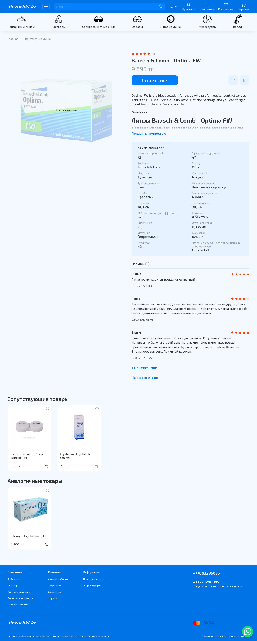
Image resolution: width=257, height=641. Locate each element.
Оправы (137, 26)
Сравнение (55, 591)
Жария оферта (92, 585)
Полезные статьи (93, 579)
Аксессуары (207, 26)
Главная (13, 38)
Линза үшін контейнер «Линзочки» (27, 455)
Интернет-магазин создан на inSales (226, 636)
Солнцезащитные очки (98, 26)
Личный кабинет (58, 579)
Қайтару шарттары (19, 591)
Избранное (55, 585)
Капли (237, 26)
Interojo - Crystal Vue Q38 (28, 536)
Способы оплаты (18, 604)
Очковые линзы (171, 26)
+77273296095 (206, 582)
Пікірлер (13, 585)
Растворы (58, 26)
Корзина (53, 598)
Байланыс (14, 579)
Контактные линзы (21, 26)
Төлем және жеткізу (20, 598)
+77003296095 (206, 573)
